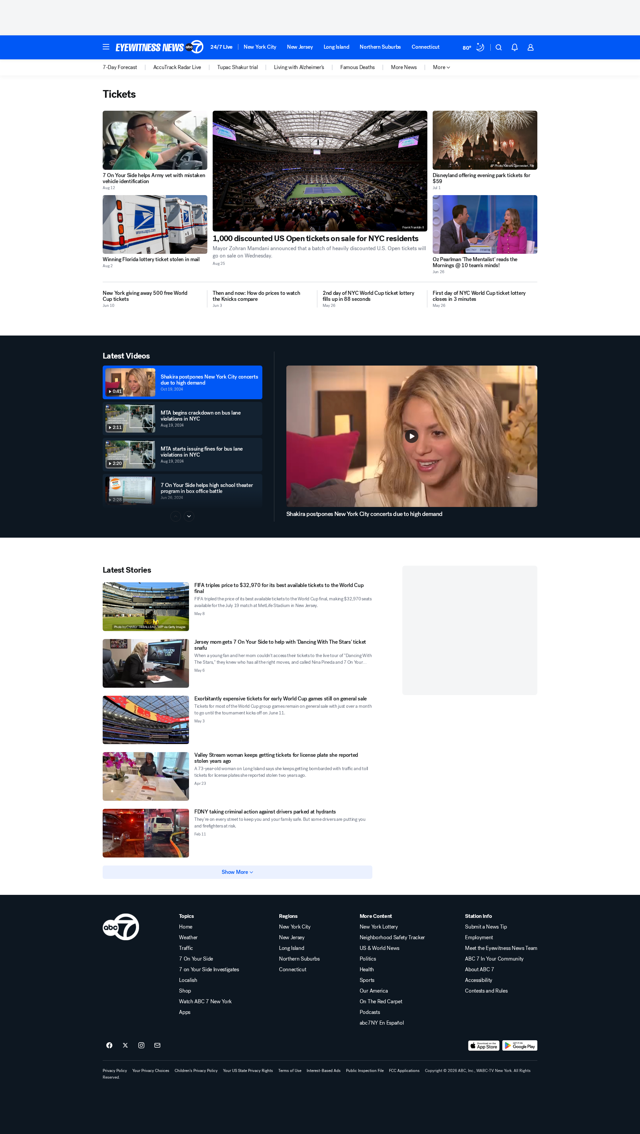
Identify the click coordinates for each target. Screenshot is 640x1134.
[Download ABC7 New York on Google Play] (519, 1045)
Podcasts (370, 1012)
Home (185, 927)
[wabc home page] (121, 927)
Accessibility (478, 980)
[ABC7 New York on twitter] (125, 1045)
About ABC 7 (479, 969)
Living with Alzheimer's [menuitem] (299, 67)
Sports (367, 980)
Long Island (336, 46)
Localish (188, 980)
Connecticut (425, 46)
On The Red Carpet (381, 1001)
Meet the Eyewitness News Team (501, 948)
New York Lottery (379, 927)
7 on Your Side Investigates (209, 969)
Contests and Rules (486, 991)
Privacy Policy (115, 1071)
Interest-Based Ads (324, 1071)
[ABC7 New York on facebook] (109, 1045)
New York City (260, 46)
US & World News (379, 948)
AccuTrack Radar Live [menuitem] (177, 67)
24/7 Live (221, 46)
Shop (185, 991)
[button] (106, 46)
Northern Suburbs (380, 46)
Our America (374, 991)
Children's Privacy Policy (196, 1071)
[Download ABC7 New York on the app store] (484, 1045)
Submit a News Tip (486, 927)
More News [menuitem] (404, 67)
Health (367, 969)
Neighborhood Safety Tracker (392, 937)
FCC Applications (404, 1071)
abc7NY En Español (382, 1023)
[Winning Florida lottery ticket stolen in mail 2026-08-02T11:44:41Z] (155, 224)
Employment (479, 937)
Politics (368, 959)
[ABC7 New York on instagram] (141, 1045)
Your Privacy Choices (150, 1071)
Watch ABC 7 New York (205, 1001)
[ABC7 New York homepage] (160, 47)
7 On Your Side (196, 959)
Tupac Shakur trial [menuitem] (237, 67)
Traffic (186, 948)
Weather (188, 937)
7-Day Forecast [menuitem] (120, 67)
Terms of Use (289, 1071)
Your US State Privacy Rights (248, 1071)
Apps (184, 1012)
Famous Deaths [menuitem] (357, 67)
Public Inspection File (365, 1071)
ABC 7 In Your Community (494, 959)
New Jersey (300, 46)
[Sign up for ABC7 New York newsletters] (157, 1045)
